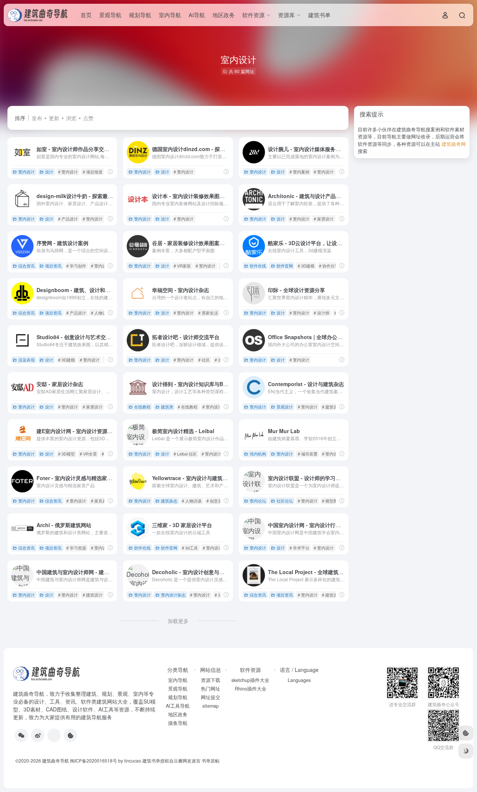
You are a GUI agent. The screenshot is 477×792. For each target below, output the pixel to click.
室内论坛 (258, 501)
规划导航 (140, 15)
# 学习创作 (76, 266)
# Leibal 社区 (185, 454)
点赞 (88, 118)
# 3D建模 (306, 266)
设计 (49, 172)
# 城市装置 (308, 454)
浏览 (71, 118)
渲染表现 (26, 360)
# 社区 (204, 360)
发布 (37, 118)
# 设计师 (321, 313)
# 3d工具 (190, 548)
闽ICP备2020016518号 (93, 760)
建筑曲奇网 (454, 143)
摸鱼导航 (177, 723)
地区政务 (223, 15)
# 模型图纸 (332, 501)
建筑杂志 (169, 501)
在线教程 (142, 407)
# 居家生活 (208, 313)
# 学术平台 (299, 548)
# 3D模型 (66, 454)
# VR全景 (88, 454)
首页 (86, 15)
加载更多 (178, 620)
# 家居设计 (324, 219)
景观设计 (285, 407)
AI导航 (197, 15)
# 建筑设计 (332, 407)
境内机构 (258, 454)
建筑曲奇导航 (28, 693)
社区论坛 (285, 501)
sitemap (210, 705)
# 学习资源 (76, 548)
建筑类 (167, 407)
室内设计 (26, 172)
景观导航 (110, 15)
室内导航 (170, 15)
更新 (54, 118)
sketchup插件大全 (250, 680)
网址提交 (210, 697)
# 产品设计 (68, 219)
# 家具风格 (101, 501)
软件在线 (258, 266)
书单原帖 (210, 760)
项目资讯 (53, 266)
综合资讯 (26, 266)
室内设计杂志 (173, 595)
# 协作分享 (329, 266)
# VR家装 (182, 266)
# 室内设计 (68, 172)
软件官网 (285, 266)
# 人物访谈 (101, 313)
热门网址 (210, 688)
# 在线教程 (188, 407)
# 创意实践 (216, 501)
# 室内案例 (299, 172)
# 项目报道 (92, 172)
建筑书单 (319, 15)
